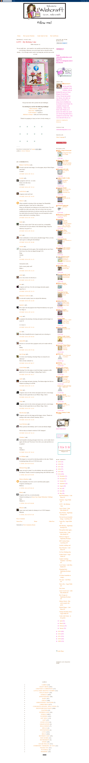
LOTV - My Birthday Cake (26, 42)
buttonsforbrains (62, 239)
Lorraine (21, 178)
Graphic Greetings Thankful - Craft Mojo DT (65, 560)
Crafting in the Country (64, 248)
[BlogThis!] (37, 149)
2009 (59, 641)
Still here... (65, 206)
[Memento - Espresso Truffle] (27, 141)
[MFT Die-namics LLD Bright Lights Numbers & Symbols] (20, 134)
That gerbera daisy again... (65, 530)
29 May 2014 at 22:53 (26, 312)
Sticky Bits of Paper (63, 367)
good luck (44, 722)
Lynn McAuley (23, 424)
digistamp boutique (44, 708)
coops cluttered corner (63, 256)
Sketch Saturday (33, 108)
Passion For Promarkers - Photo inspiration (67, 259)
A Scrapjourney (62, 196)
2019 (59, 461)
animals (44, 694)
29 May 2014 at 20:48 (26, 242)
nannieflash (61, 219)
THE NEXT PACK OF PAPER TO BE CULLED (67, 163)
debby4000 (22, 341)
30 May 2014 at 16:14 (26, 433)
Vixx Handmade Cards (64, 274)
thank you (44, 747)
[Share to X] (38, 149)
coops (20, 316)
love (44, 732)
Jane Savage (22, 354)
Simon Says (31, 110)
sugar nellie (44, 743)
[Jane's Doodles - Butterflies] (34, 134)
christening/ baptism (44, 702)
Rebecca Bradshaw (24, 479)
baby (44, 698)
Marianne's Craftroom (24, 295)
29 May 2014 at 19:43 (26, 196)
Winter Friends (66, 249)
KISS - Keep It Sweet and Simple (64, 151)
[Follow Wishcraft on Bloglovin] (61, 43)
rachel (20, 275)
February (62, 625)
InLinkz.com (18, 146)
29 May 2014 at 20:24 (26, 231)
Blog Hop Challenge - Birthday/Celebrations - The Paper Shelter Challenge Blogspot (64, 223)
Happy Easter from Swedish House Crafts (66, 304)
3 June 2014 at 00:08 (26, 503)
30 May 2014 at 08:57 (26, 363)
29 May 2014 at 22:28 (26, 300)
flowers (44, 716)
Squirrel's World (62, 188)
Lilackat (60, 362)
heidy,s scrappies (62, 309)
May (61, 493)
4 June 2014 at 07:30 (26, 514)
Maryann (21, 507)
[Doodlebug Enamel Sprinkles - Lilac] (42, 134)
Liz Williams (22, 456)
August (62, 486)
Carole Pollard (23, 367)
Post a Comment (20, 518)
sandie (21, 379)
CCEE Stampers (32, 112)
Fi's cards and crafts (63, 169)
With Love (65, 387)
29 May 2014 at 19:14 (26, 187)
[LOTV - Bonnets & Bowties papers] (27, 127)
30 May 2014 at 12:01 (26, 397)
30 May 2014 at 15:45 (26, 419)
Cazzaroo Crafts (62, 403)
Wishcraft (67, 83)
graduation (44, 724)
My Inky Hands (62, 394)
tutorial (44, 749)
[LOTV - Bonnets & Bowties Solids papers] (34, 127)
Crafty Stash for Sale (42, 36)
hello (44, 728)
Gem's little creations (63, 376)
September (62, 483)
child (23, 151)
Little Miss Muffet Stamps (44, 690)
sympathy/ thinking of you (44, 745)
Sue (20, 284)
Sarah (20, 222)
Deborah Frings (23, 467)
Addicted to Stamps (28, 114)
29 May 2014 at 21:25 (26, 280)
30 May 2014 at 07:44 (26, 350)
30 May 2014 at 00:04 (26, 336)
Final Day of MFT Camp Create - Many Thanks (67, 321)
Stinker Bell (65, 311)
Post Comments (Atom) (29, 525)
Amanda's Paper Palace (64, 345)
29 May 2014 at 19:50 (26, 217)
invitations (44, 730)
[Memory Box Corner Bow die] (27, 134)
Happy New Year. (62, 364)
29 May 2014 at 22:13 (26, 291)
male (44, 734)
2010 (59, 638)
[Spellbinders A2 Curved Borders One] (42, 127)
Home (18, 36)
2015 (59, 471)
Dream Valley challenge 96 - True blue (66, 370)
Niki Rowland (23, 412)
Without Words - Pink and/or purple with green (64, 603)
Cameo (44, 684)
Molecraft (60, 354)
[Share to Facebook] (39, 149)
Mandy (21, 492)
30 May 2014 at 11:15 (26, 386)
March (61, 623)
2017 (59, 466)
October (62, 481)
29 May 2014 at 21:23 (26, 270)
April (61, 621)
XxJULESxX (22, 191)
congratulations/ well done (44, 706)
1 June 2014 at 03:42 (26, 463)
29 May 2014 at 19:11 (26, 174)
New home (62, 588)
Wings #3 (65, 284)
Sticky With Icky (62, 301)
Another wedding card (64, 545)
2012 (59, 634)
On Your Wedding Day (65, 552)
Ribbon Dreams (62, 283)
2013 (59, 631)
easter (44, 710)
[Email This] (35, 149)
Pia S (20, 235)
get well (44, 718)
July (61, 488)
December (62, 476)
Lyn (20, 331)
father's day (44, 712)
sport (44, 741)
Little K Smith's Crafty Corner (64, 178)
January (62, 628)
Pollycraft (44, 692)
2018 (59, 464)
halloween (44, 726)
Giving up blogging (62, 215)
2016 (59, 469)
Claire (20, 390)
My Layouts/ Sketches (28, 36)
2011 (59, 636)
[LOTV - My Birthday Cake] (20, 127)
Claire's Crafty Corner (64, 336)
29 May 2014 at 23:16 (26, 327)
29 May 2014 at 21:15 (26, 259)
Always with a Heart (63, 160)
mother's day (44, 736)
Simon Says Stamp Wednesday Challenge (42, 497)
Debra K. (21, 200)
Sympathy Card (66, 328)
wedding (44, 751)
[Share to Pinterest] (40, 149)
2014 (59, 474)
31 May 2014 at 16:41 (26, 452)
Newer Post (19, 521)
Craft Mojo (43, 686)
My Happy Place (62, 230)
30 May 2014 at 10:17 (26, 374)
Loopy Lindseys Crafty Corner (64, 413)
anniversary (44, 696)
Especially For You (63, 292)
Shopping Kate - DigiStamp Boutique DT (65, 571)
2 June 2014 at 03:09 (26, 474)
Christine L (22, 437)
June (61, 491)
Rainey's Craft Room (24, 165)
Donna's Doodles (62, 327)
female (28, 151)
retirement (44, 740)
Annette (21, 246)
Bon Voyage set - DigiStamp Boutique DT (65, 596)
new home (44, 738)
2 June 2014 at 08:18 (26, 488)
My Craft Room (54, 36)
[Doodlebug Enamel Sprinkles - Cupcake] (20, 141)
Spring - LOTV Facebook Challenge (66, 348)
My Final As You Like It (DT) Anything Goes (67, 191)
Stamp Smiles (61, 318)
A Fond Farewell (67, 337)
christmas (44, 704)
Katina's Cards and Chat (64, 386)
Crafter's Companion (44, 688)
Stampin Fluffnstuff (63, 205)
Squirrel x (21, 305)
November (62, 478)
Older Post (51, 521)
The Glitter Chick (62, 265)
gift (44, 720)
